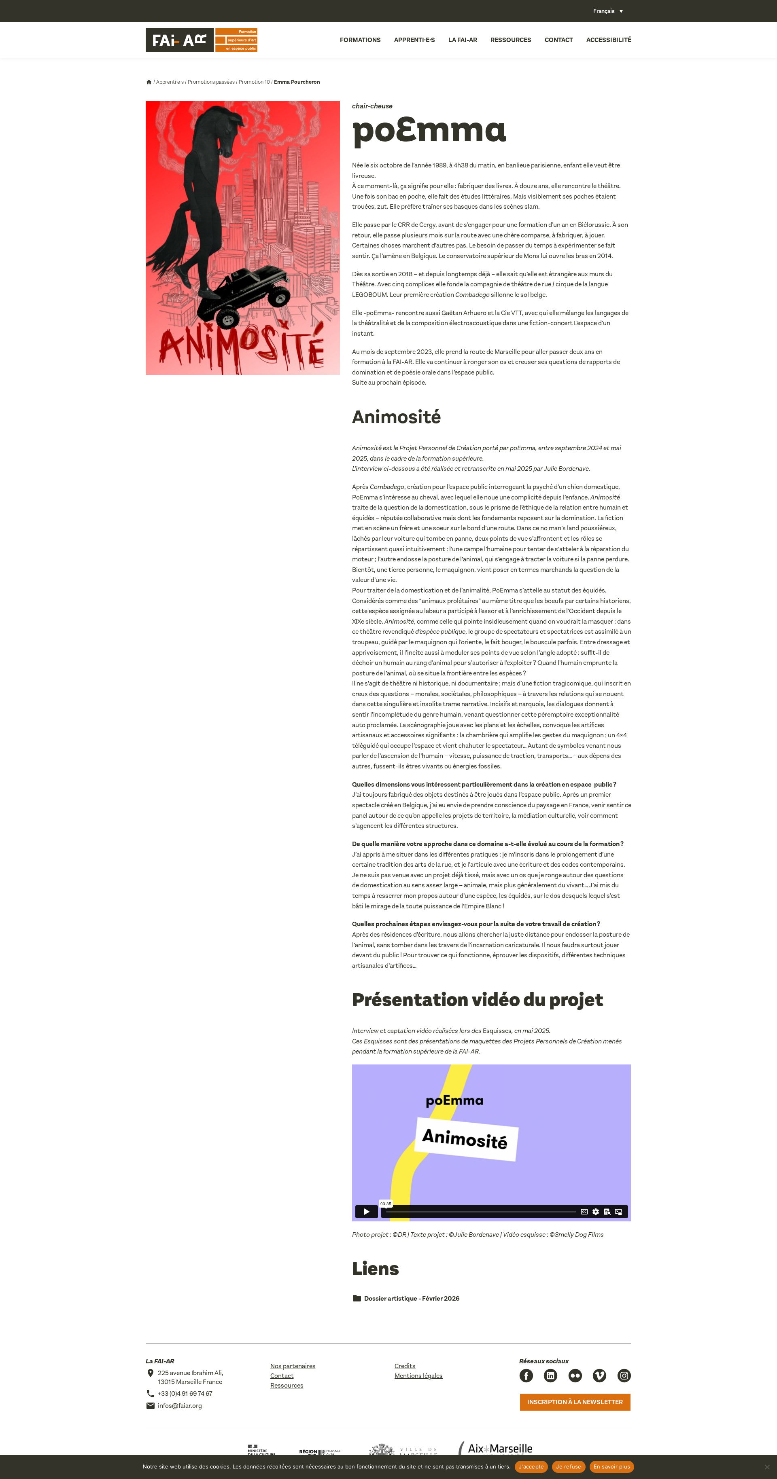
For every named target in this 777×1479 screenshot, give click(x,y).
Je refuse (568, 1466)
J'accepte (531, 1466)
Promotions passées (211, 81)
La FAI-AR (462, 40)
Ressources (510, 40)
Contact (559, 40)
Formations (360, 40)
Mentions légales (419, 1375)
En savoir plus (612, 1466)
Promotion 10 (254, 81)
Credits (405, 1366)
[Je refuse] (767, 1467)
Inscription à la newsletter (575, 1402)
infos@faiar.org (180, 1405)
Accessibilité (608, 40)
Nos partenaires (293, 1366)
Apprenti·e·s (414, 40)
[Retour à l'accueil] (201, 40)
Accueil (149, 82)
